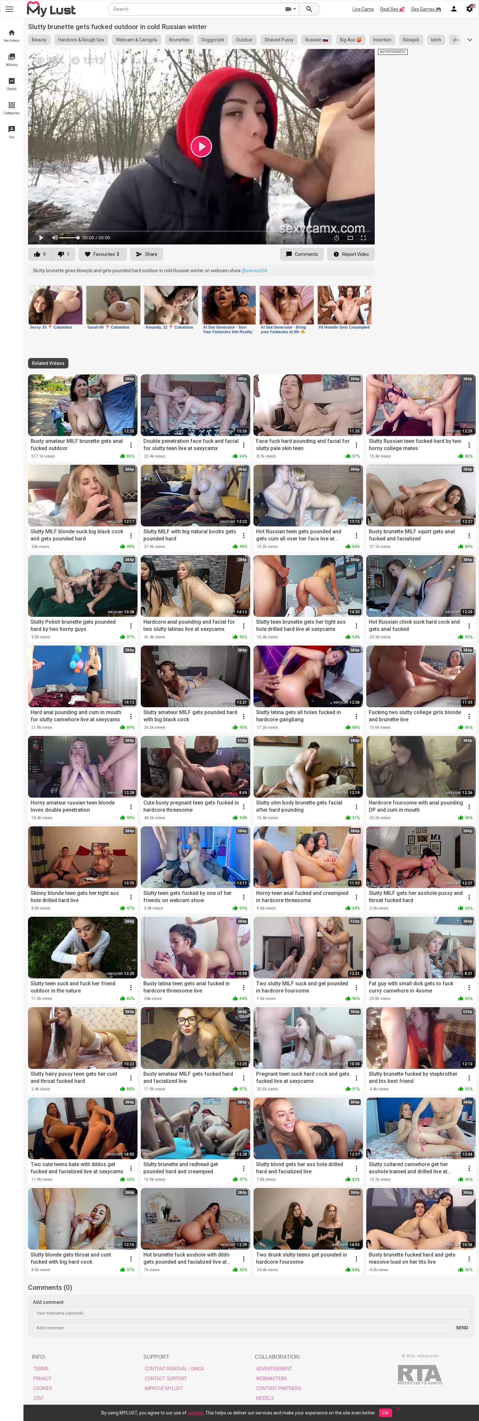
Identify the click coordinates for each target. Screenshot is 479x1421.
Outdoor (244, 39)
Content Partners (278, 1388)
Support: (156, 1357)
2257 (38, 1398)
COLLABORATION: (277, 1357)
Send (462, 1327)
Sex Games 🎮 (426, 9)
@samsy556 (255, 270)
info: (39, 1357)
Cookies (42, 1388)
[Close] (398, 1411)
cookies (195, 1412)
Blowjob (411, 39)
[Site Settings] (469, 9)
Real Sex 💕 (392, 9)
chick (458, 39)
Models (265, 1398)
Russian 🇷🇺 (316, 39)
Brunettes (179, 39)
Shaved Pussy (279, 39)
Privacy (42, 1378)
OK (385, 1412)
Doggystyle (212, 39)
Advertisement (274, 1368)
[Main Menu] (9, 9)
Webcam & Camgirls (136, 39)
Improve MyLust (164, 1388)
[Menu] (453, 9)
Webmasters (271, 1378)
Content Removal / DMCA (174, 1368)
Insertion (382, 39)
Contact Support (166, 1378)
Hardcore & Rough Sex (81, 39)
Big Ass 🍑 (351, 39)
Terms (41, 1368)
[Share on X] (362, 56)
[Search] (309, 9)
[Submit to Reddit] (348, 56)
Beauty (39, 39)
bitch (436, 39)
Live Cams (363, 9)
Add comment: (49, 1302)
